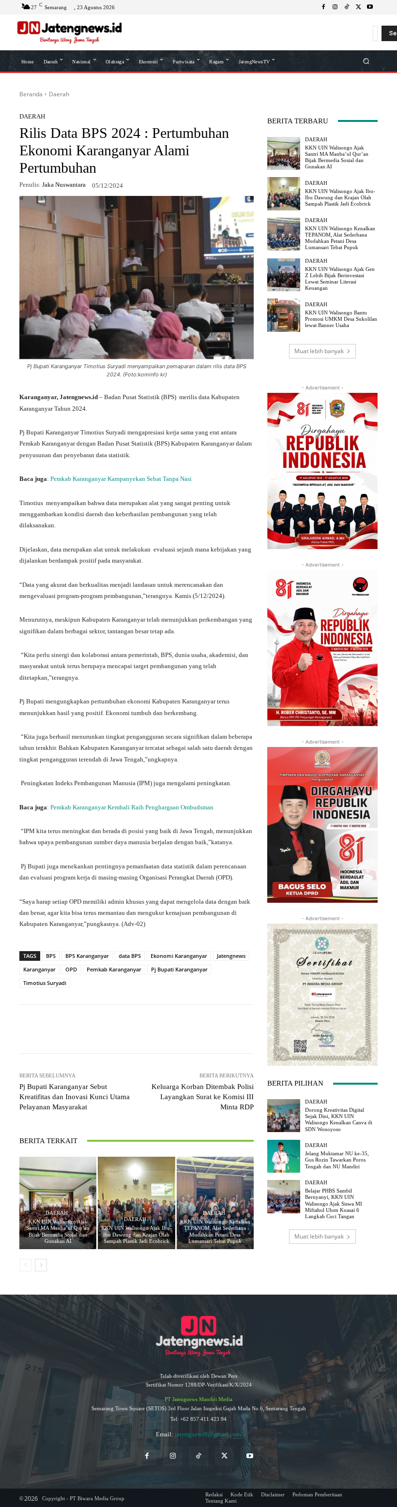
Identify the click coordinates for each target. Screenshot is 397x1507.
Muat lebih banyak (319, 351)
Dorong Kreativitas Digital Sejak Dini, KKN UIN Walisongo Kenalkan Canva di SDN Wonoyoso (338, 1119)
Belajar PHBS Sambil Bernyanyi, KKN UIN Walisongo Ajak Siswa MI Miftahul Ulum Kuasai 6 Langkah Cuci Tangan (333, 1203)
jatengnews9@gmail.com (208, 1434)
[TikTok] (346, 7)
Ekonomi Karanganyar (179, 955)
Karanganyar (39, 969)
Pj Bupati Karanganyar (179, 969)
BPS (51, 955)
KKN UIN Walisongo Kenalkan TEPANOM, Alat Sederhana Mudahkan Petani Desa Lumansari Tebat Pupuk (215, 1231)
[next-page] (41, 1265)
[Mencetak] (203, 1029)
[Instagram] (335, 7)
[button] (366, 60)
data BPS (130, 955)
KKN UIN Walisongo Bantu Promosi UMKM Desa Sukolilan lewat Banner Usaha (341, 319)
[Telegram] (158, 1029)
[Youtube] (370, 7)
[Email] (181, 1029)
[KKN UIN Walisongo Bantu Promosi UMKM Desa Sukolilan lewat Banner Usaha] (283, 314)
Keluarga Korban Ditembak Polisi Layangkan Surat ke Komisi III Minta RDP (203, 1097)
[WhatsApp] (92, 1029)
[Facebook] (323, 7)
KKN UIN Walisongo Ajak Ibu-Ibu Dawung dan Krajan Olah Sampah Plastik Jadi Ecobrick (136, 1234)
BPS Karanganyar (87, 955)
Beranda (31, 94)
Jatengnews (231, 955)
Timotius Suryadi (44, 982)
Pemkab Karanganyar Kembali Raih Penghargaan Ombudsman (132, 807)
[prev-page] (25, 1265)
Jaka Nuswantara (64, 184)
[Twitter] (224, 1456)
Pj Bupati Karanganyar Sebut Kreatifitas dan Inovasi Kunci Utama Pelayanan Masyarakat (74, 1097)
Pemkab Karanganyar (114, 969)
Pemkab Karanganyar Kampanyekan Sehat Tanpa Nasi (121, 478)
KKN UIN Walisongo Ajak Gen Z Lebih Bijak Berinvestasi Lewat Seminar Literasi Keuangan (340, 278)
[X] (358, 7)
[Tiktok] (198, 1456)
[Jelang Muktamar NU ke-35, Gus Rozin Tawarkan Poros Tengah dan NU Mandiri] (283, 1156)
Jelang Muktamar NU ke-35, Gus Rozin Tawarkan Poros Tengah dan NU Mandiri (337, 1159)
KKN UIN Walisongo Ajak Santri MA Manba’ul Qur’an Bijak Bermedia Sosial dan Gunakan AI (58, 1231)
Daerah (59, 94)
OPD (71, 969)
